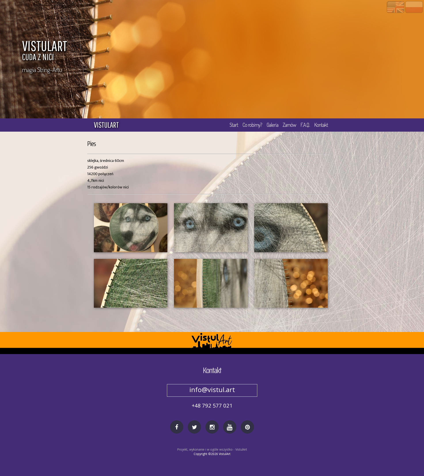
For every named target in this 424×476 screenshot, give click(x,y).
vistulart (106, 125)
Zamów (289, 124)
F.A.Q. (305, 124)
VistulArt (241, 449)
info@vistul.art (212, 389)
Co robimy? (252, 124)
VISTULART (44, 51)
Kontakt (321, 124)
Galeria (272, 124)
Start (233, 124)
